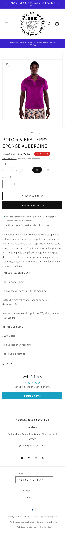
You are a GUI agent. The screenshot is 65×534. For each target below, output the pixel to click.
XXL (50, 170)
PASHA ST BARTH (21, 517)
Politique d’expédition (26, 527)
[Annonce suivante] (58, 4)
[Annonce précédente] (6, 4)
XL (37, 169)
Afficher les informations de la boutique (27, 225)
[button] (6, 24)
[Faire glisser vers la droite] (40, 132)
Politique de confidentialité (22, 522)
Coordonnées (45, 527)
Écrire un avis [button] (32, 395)
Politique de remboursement (44, 517)
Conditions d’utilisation (47, 522)
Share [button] (9, 363)
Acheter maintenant (32, 205)
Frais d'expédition (9, 158)
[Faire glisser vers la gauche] (25, 132)
